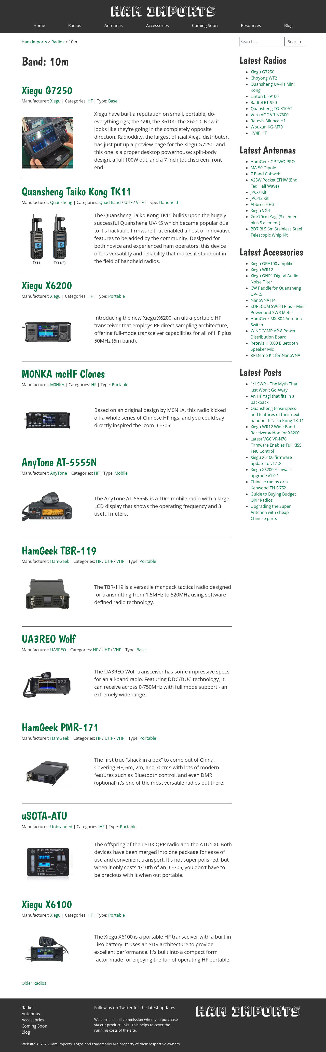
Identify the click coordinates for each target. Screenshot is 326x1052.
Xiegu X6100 (47, 904)
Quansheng (61, 202)
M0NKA (57, 384)
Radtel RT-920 (264, 102)
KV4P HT (259, 133)
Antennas (113, 25)
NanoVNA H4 (263, 300)
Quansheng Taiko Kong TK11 (76, 191)
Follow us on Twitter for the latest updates (134, 1007)
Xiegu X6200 (47, 285)
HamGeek (59, 561)
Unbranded (61, 826)
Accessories (157, 25)
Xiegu (55, 101)
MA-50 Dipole (263, 168)
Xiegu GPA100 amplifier (273, 263)
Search (294, 41)
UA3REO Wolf (48, 638)
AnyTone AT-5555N (59, 462)
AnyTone (58, 473)
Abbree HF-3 (262, 204)
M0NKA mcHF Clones (63, 373)
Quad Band (110, 202)
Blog (288, 25)
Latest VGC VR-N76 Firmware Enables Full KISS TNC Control (276, 445)
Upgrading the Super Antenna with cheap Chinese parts (271, 512)
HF (90, 101)
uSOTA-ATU (44, 815)
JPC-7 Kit (258, 192)
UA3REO (58, 650)
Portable (116, 296)
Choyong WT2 (264, 78)
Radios (74, 25)
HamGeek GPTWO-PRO (273, 161)
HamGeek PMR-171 (60, 727)
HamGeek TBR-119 (59, 550)
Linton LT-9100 (265, 96)
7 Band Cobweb (265, 174)
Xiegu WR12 (262, 269)
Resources (251, 25)
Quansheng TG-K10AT (271, 108)
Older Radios (34, 983)
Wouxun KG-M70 (267, 127)
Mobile (121, 473)
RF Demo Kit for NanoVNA (275, 355)
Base (112, 101)
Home (39, 25)
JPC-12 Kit (260, 198)
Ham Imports (163, 11)
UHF (128, 202)
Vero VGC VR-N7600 (270, 115)
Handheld (168, 202)
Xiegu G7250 (47, 90)
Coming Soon (205, 25)
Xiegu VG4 (260, 210)
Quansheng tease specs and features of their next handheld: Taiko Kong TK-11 (277, 414)
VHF (140, 202)
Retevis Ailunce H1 (268, 121)
